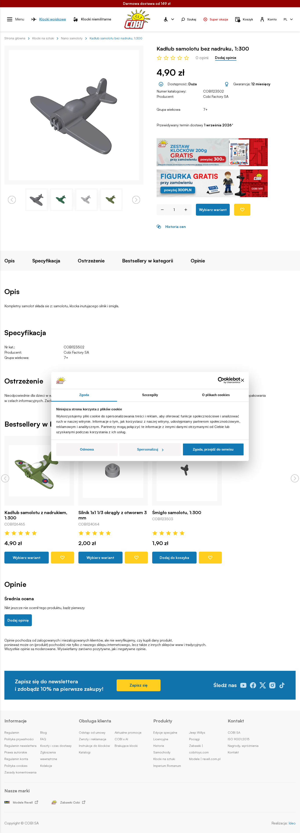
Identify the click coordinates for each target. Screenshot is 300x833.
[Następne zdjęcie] (136, 200)
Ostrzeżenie (91, 261)
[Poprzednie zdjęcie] (12, 200)
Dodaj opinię (18, 620)
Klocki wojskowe (52, 19)
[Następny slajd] (295, 478)
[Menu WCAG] (168, 19)
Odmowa (87, 449)
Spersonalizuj (147, 449)
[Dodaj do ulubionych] (242, 210)
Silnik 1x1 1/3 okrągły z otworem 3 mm (112, 515)
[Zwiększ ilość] (187, 209)
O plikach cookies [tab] (216, 395)
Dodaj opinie (225, 58)
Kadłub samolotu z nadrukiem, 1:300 (35, 515)
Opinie (198, 261)
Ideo (292, 823)
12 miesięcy (260, 84)
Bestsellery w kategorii (147, 261)
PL (285, 19)
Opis (9, 261)
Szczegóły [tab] (150, 395)
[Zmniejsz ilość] (161, 209)
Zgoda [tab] (84, 395)
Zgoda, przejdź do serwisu (213, 449)
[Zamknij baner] (242, 380)
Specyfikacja (46, 261)
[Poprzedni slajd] (5, 478)
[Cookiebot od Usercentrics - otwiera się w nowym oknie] (221, 380)
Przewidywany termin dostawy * (195, 125)
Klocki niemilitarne (96, 19)
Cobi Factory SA (215, 96)
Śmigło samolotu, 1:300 (176, 512)
